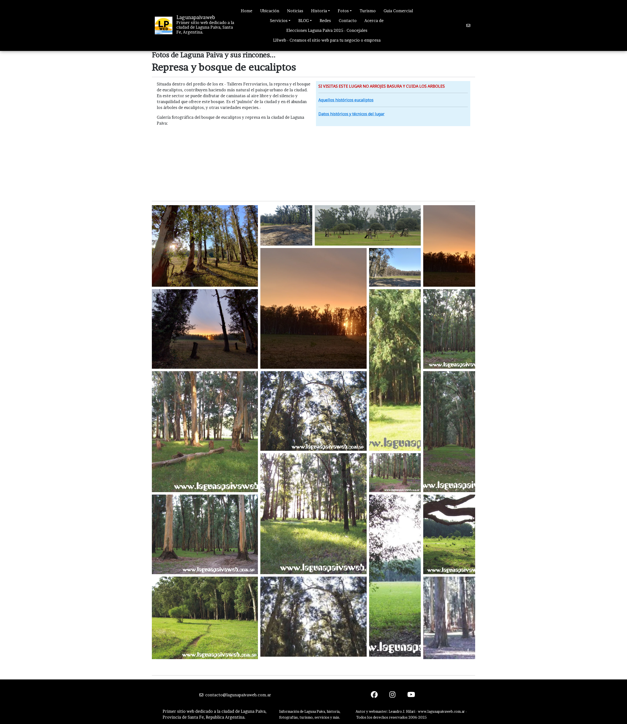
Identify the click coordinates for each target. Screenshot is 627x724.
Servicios (279, 20)
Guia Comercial (398, 10)
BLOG (303, 20)
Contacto (348, 20)
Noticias (295, 10)
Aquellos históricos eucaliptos (346, 100)
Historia (319, 10)
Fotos (343, 10)
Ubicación (269, 10)
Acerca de (374, 20)
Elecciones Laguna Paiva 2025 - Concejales (326, 30)
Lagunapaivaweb (195, 17)
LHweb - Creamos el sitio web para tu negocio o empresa (327, 40)
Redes (325, 20)
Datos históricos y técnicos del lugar (351, 114)
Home (246, 10)
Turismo (368, 10)
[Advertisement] (313, 163)
